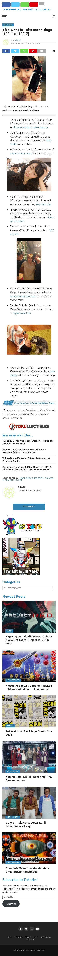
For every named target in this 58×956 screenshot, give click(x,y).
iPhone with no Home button (30, 127)
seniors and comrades (23, 296)
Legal (35, 937)
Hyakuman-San (22, 313)
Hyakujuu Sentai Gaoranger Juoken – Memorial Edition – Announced (27, 442)
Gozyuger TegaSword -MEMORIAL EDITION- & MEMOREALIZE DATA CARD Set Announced (27, 468)
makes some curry (21, 153)
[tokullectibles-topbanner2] (29, 429)
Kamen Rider (25, 478)
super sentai (38, 478)
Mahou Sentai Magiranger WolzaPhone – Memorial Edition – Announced (24, 451)
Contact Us (46, 937)
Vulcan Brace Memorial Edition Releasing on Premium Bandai (26, 459)
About (27, 937)
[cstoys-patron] (23, 536)
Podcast (18, 937)
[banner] (21, 574)
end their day (43, 204)
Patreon (30, 940)
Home (9, 937)
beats (18, 40)
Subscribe (11, 903)
